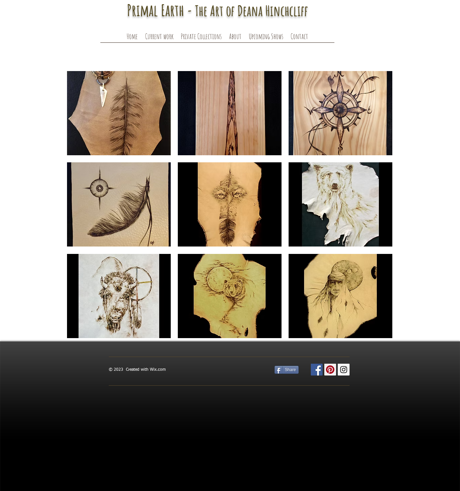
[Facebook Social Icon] (317, 369)
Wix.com (158, 370)
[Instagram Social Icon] (344, 369)
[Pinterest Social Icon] (330, 369)
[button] (159, 38)
